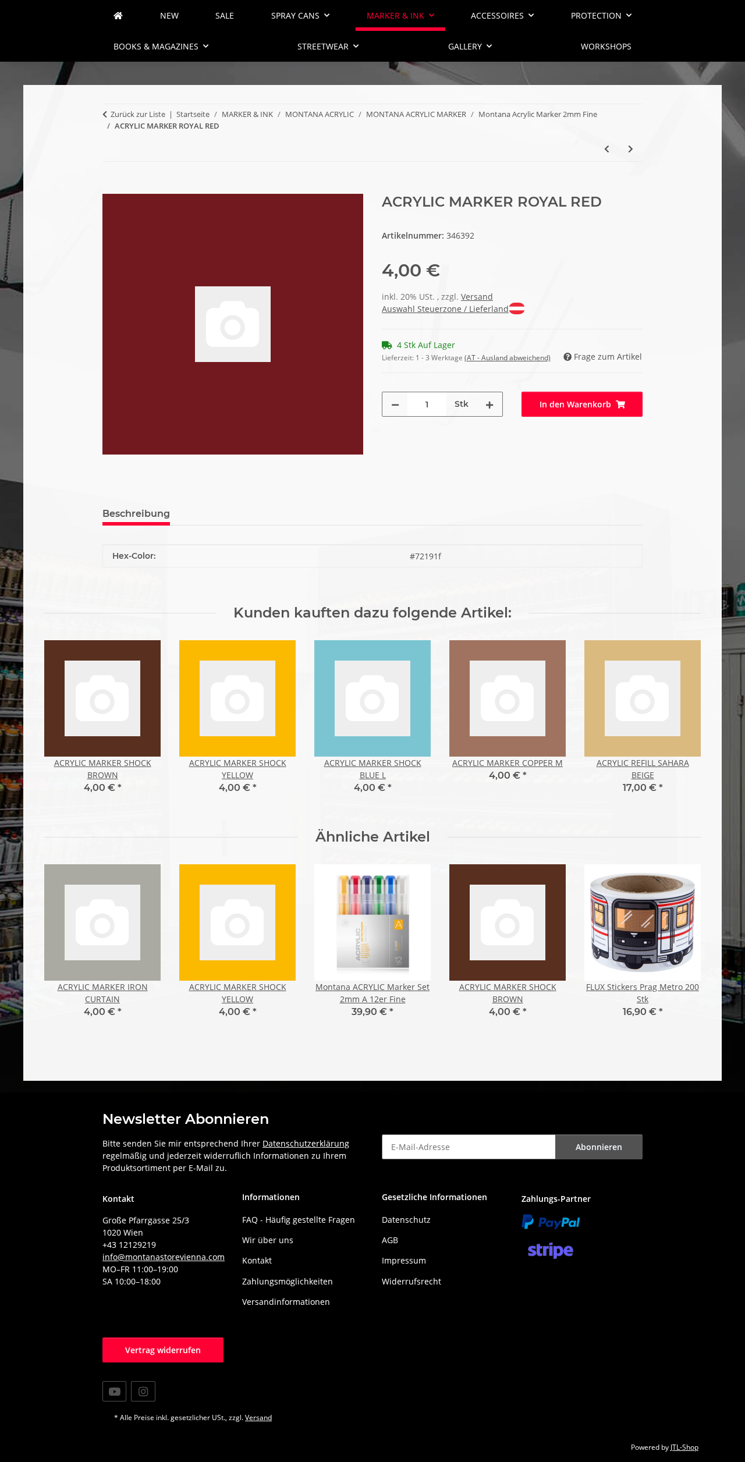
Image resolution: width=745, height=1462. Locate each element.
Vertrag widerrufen (163, 1349)
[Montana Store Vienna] (118, 15)
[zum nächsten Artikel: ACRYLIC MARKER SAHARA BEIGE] (631, 148)
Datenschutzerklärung (305, 1143)
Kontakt (257, 1260)
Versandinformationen (286, 1301)
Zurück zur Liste (138, 114)
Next (681, 725)
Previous (63, 725)
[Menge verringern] (395, 404)
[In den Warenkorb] (111, 187)
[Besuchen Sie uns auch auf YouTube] (114, 1391)
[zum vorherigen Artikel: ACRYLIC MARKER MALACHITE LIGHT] (607, 148)
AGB (390, 1239)
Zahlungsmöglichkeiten (287, 1281)
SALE (224, 15)
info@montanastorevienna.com (163, 1256)
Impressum (404, 1260)
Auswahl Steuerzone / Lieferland (445, 308)
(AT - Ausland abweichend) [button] (507, 358)
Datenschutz (406, 1219)
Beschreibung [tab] (136, 513)
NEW (169, 15)
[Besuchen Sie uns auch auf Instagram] (143, 1391)
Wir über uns (267, 1239)
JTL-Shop (684, 1447)
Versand (477, 296)
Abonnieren (599, 1146)
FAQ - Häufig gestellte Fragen (298, 1219)
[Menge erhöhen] (489, 404)
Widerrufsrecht (411, 1281)
